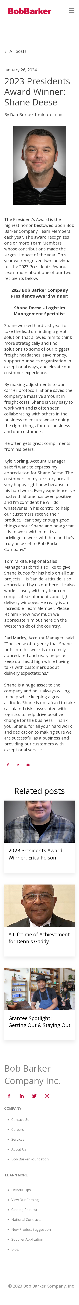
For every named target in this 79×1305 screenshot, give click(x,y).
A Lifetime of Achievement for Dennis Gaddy (39, 938)
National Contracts (26, 1219)
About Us (18, 1149)
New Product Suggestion (31, 1229)
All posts (18, 51)
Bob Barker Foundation (30, 1159)
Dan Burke (20, 114)
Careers (17, 1129)
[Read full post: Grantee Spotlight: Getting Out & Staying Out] (39, 989)
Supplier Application (27, 1239)
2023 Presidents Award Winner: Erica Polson (35, 854)
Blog (15, 1249)
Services (17, 1139)
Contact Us (20, 1119)
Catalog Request (24, 1209)
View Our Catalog (25, 1199)
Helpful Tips (21, 1190)
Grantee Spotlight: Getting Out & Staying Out (39, 1022)
